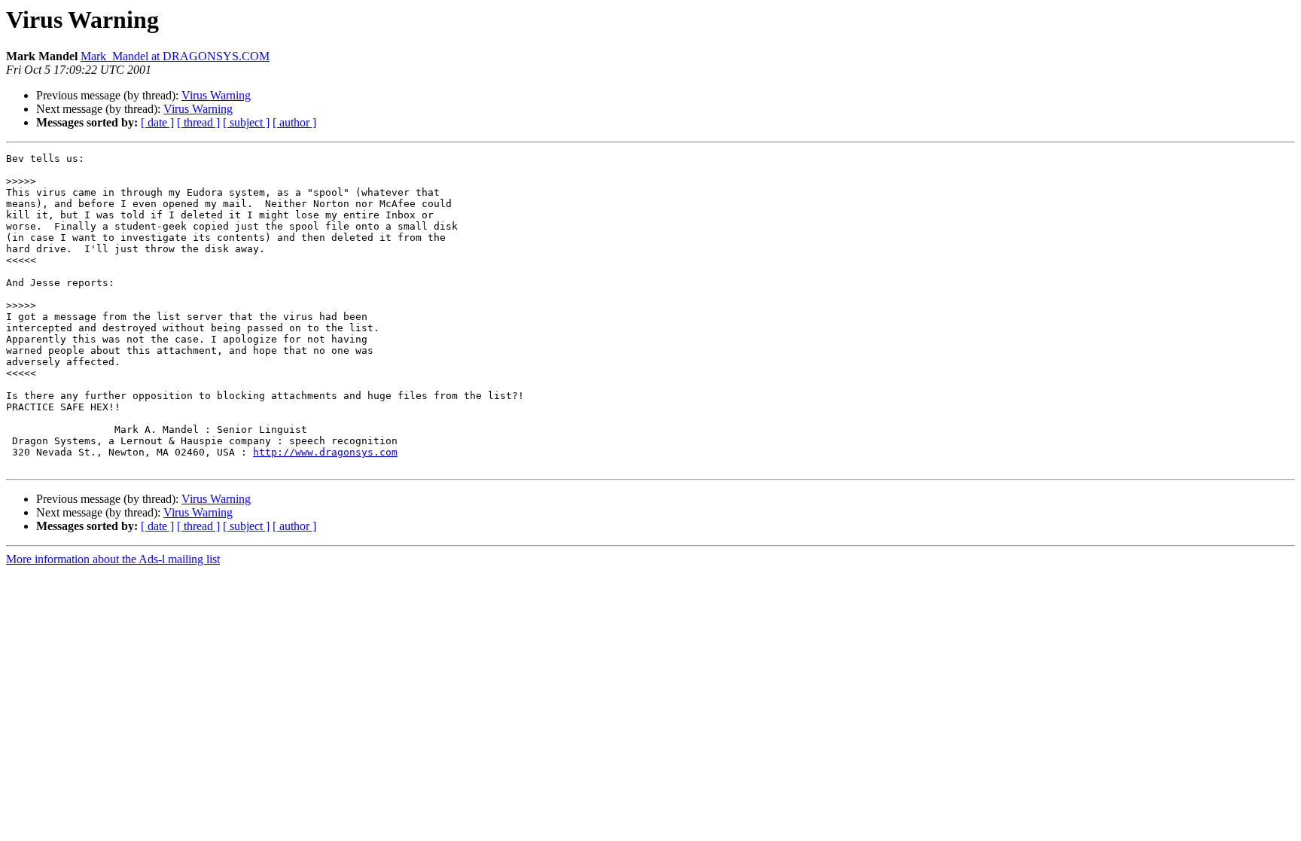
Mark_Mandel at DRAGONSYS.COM (175, 56)
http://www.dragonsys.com (325, 452)
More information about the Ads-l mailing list (113, 559)
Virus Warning (216, 95)
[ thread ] (198, 122)
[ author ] (294, 122)
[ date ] (157, 122)
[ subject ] (246, 122)
